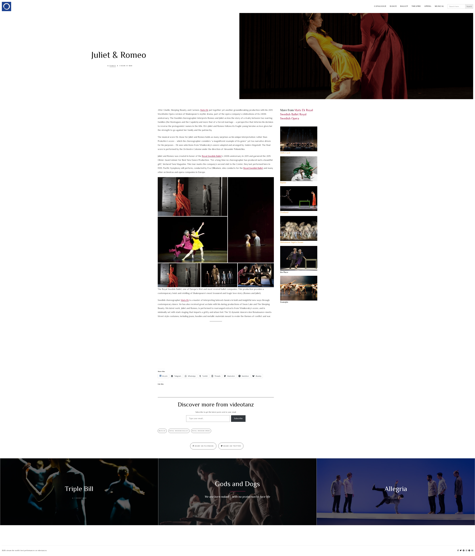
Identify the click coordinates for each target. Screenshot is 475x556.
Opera (427, 6)
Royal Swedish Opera (201, 430)
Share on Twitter (232, 446)
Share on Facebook (204, 446)
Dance (393, 6)
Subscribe (238, 418)
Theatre (416, 6)
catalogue (380, 6)
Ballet (404, 6)
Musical (439, 6)
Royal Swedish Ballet (212, 156)
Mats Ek (204, 110)
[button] (192, 196)
